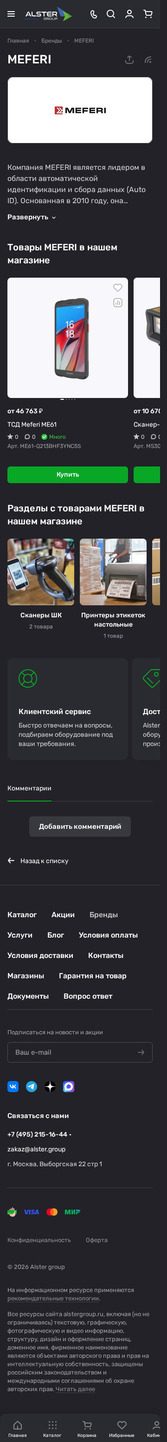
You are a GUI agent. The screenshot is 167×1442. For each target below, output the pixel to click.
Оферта (97, 1240)
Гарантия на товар (93, 975)
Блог (55, 935)
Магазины (25, 975)
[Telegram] (31, 1086)
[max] (68, 1086)
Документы (28, 996)
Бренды (104, 914)
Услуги (19, 935)
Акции (63, 914)
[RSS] (148, 59)
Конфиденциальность (39, 1240)
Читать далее (75, 1389)
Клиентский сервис (55, 711)
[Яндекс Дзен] (50, 1086)
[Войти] (129, 14)
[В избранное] (117, 287)
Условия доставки (40, 955)
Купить (68, 475)
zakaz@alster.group (36, 1149)
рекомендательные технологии (53, 1298)
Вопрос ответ (88, 996)
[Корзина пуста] (148, 14)
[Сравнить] (117, 302)
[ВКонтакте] (13, 1086)
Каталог (22, 914)
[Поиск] (111, 14)
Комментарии (29, 788)
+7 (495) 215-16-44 (37, 1134)
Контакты (105, 955)
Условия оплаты (108, 935)
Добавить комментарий (80, 826)
